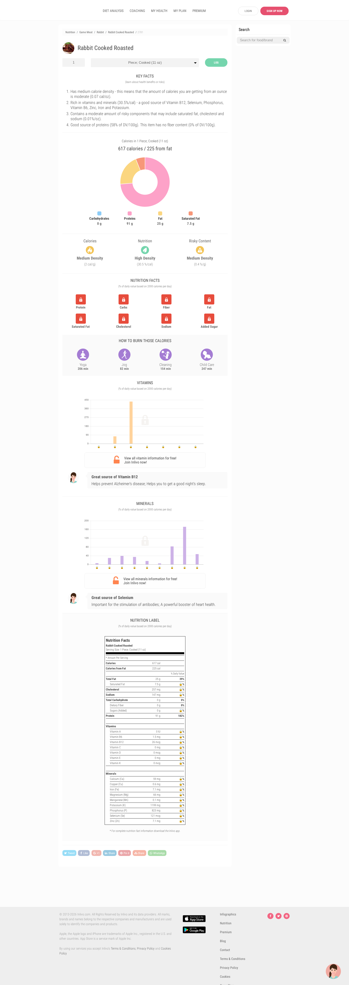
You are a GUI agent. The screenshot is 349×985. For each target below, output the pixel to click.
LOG (216, 62)
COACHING (137, 11)
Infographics (228, 914)
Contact (225, 950)
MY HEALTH (159, 11)
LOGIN (248, 11)
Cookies (225, 977)
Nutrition (225, 923)
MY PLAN (179, 11)
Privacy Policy (146, 948)
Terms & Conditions (123, 948)
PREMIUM (199, 11)
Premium (226, 932)
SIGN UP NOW (274, 11)
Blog (223, 941)
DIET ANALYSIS (113, 11)
